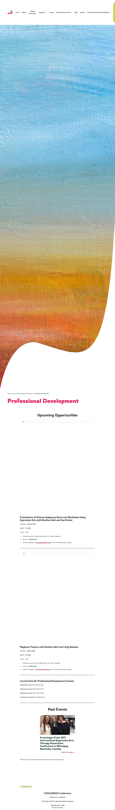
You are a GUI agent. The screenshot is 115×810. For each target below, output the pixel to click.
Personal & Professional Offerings (98, 12)
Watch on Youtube (67, 752)
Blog (76, 12)
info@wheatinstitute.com (43, 543)
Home (17, 12)
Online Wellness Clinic (63, 12)
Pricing (51, 12)
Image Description (26, 786)
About (24, 12)
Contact (82, 12)
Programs (42, 12)
